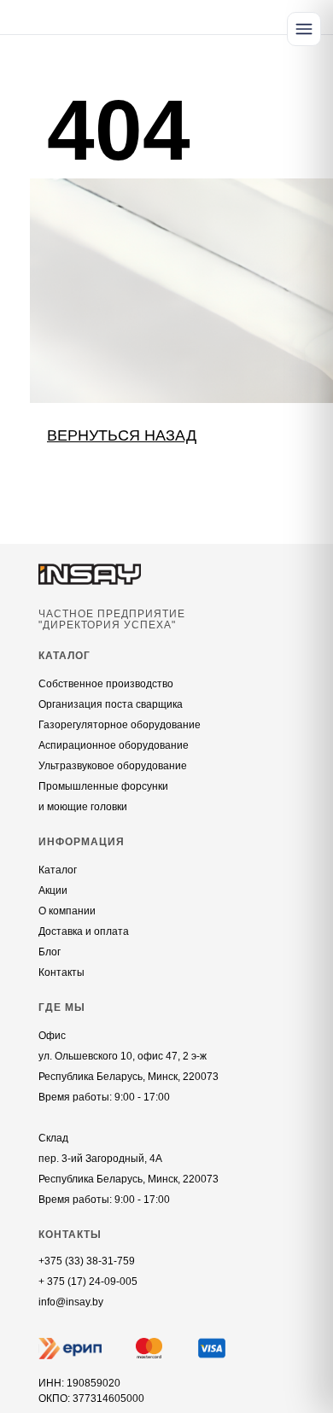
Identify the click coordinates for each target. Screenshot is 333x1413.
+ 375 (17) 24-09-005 (87, 1281)
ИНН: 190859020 (79, 1383)
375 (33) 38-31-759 (89, 1261)
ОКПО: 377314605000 (91, 1398)
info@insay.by (70, 1302)
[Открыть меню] (304, 29)
